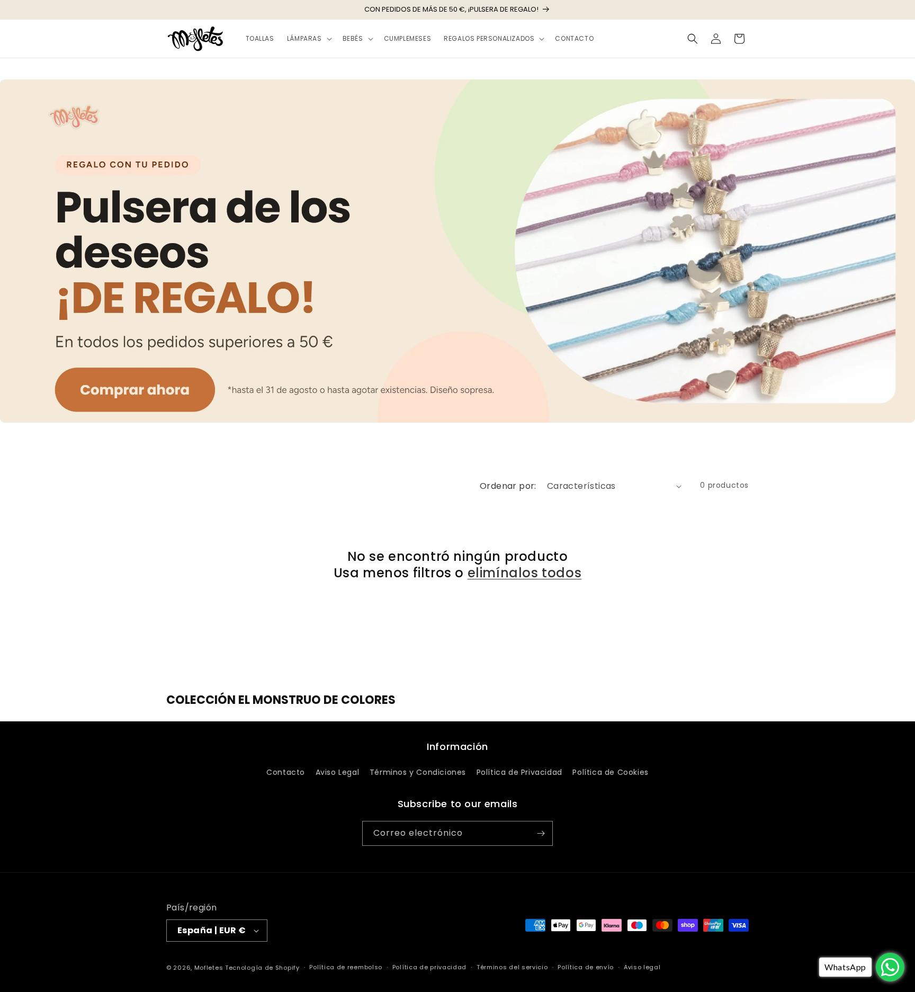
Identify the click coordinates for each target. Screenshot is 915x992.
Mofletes (208, 967)
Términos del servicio (512, 967)
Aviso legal (642, 967)
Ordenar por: (508, 486)
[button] (308, 38)
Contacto (285, 772)
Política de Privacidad (519, 772)
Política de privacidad (429, 967)
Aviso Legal (338, 772)
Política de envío (586, 967)
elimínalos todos (525, 573)
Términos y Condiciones (418, 772)
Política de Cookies (610, 772)
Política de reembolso (345, 967)
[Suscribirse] (540, 833)
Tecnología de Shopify (262, 967)
